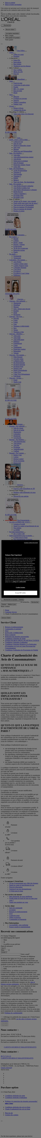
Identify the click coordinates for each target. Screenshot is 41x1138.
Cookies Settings (20, 587)
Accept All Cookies (20, 592)
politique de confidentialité (19, 581)
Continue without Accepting (31, 542)
